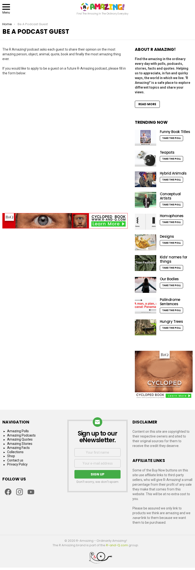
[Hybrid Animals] (145, 179)
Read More (147, 104)
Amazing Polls (18, 431)
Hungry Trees (171, 321)
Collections (15, 452)
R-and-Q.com (117, 545)
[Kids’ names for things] (145, 263)
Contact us (15, 460)
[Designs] (145, 242)
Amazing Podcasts (21, 435)
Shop (11, 456)
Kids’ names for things (173, 259)
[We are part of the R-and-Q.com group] (97, 559)
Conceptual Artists (170, 196)
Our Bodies (169, 278)
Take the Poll (171, 138)
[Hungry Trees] (145, 327)
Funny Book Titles (175, 131)
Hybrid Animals (173, 173)
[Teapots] (145, 158)
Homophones (172, 215)
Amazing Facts (18, 448)
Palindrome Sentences (170, 301)
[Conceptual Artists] (145, 200)
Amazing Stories (19, 444)
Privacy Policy (17, 464)
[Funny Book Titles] (145, 138)
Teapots (167, 152)
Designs (167, 236)
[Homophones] (145, 222)
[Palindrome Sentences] (145, 306)
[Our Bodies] (145, 285)
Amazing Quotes (20, 439)
